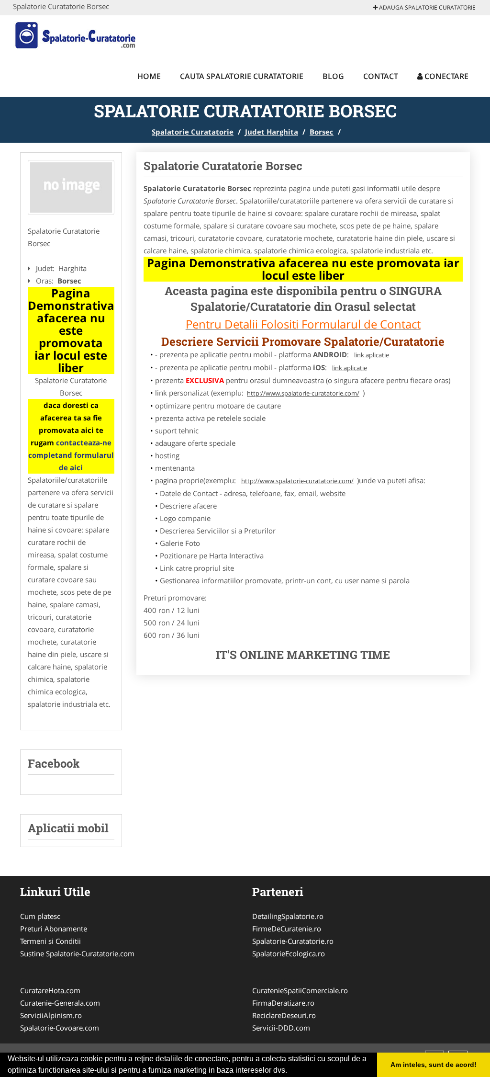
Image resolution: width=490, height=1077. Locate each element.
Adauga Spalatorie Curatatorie (427, 7)
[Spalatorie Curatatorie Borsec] (71, 187)
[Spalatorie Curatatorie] (76, 34)
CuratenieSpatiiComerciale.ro (300, 990)
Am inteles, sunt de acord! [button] (433, 1064)
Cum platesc (40, 916)
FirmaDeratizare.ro (283, 1003)
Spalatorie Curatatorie (193, 131)
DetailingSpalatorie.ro (287, 916)
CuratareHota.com (50, 990)
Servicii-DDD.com (281, 1027)
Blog (333, 76)
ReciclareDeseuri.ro (284, 1015)
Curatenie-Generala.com (60, 1003)
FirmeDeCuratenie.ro (286, 928)
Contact (380, 76)
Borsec (322, 131)
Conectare (445, 76)
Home (149, 76)
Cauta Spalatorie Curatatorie (241, 76)
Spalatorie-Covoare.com (59, 1027)
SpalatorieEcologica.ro (288, 953)
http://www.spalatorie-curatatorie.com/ (303, 393)
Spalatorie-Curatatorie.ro (293, 941)
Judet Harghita (271, 131)
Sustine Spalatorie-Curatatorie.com (77, 953)
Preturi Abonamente (53, 928)
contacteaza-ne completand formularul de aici (71, 455)
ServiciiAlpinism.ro (51, 1015)
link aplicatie (371, 355)
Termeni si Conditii (50, 941)
